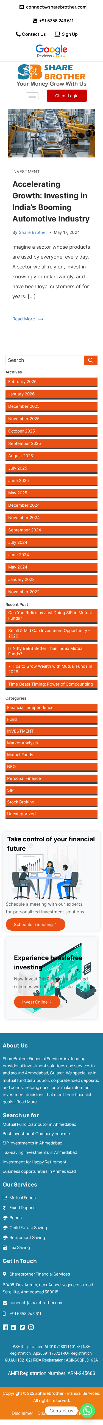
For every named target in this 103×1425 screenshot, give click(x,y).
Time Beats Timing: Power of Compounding (50, 684)
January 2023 (21, 579)
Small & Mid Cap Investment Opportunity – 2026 (49, 633)
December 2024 (24, 505)
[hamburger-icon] (32, 96)
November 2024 (24, 517)
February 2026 (22, 381)
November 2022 (24, 591)
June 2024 (18, 554)
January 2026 (21, 394)
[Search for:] (51, 360)
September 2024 (24, 530)
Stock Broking (20, 802)
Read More (23, 318)
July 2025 (17, 468)
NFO (11, 766)
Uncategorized (21, 813)
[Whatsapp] (87, 1410)
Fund (12, 719)
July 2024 (17, 542)
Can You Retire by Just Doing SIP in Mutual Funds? (50, 615)
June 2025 (18, 480)
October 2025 (21, 431)
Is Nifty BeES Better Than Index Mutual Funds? (45, 651)
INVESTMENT (26, 171)
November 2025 (24, 418)
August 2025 (20, 455)
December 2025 (24, 406)
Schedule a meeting (33, 924)
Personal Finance (24, 778)
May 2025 (17, 492)
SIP (10, 790)
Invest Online (35, 1002)
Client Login (67, 95)
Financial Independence (30, 707)
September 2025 (24, 443)
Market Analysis (22, 742)
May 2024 (17, 567)
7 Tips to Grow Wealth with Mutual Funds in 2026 (50, 669)
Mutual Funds (20, 754)
